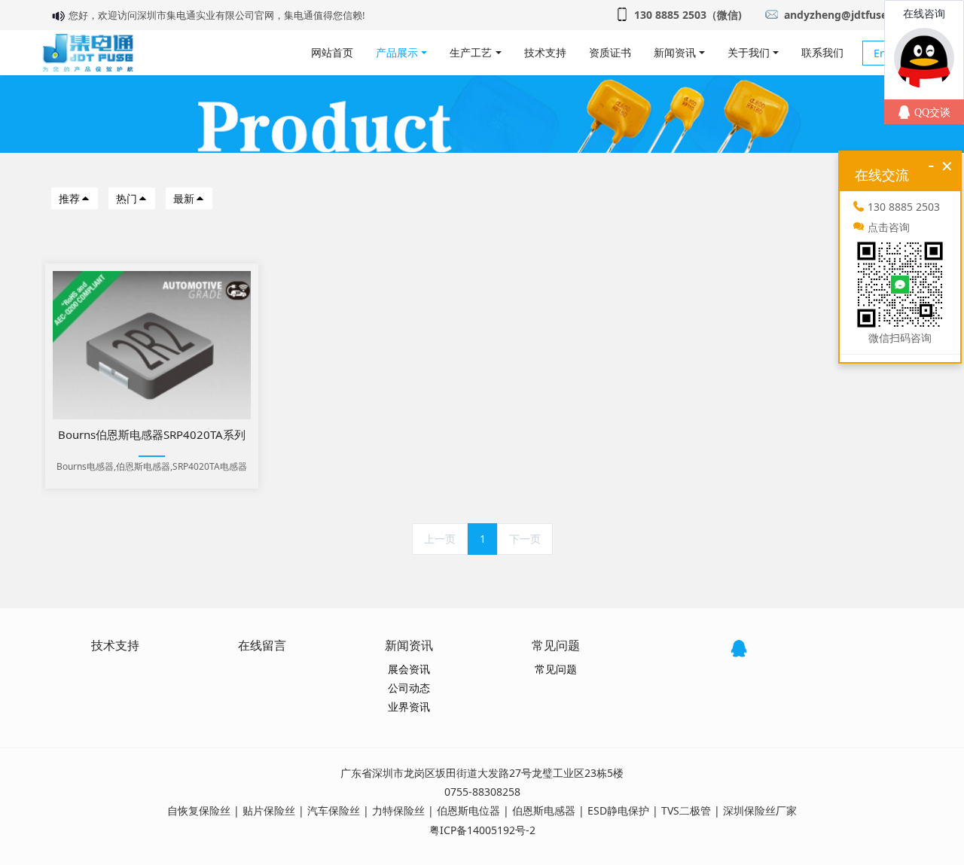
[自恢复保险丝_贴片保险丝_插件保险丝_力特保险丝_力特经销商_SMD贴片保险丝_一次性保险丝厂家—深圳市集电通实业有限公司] (87, 52)
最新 (183, 198)
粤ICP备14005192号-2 (482, 830)
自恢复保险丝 (198, 810)
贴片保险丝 (269, 810)
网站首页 (332, 52)
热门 (126, 198)
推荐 (69, 198)
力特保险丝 (398, 810)
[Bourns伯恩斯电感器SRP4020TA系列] (152, 345)
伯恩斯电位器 (468, 810)
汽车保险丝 (333, 810)
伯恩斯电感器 (543, 810)
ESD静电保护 (618, 810)
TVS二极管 (686, 810)
